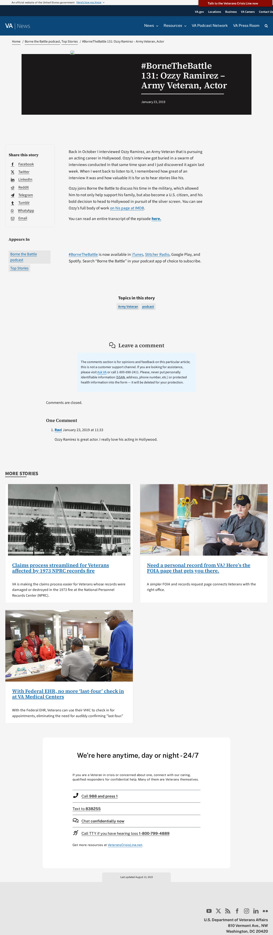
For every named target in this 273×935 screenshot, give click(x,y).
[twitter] (218, 911)
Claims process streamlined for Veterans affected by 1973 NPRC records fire (60, 568)
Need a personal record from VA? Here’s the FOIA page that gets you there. (198, 568)
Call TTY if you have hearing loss (125, 833)
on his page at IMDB (127, 208)
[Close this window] (225, 742)
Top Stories (19, 268)
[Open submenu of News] (156, 26)
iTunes (137, 254)
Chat (102, 821)
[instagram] (246, 911)
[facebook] (237, 911)
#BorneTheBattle (83, 254)
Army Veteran (128, 306)
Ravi (58, 430)
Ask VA (102, 372)
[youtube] (209, 911)
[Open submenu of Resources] (184, 26)
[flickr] (265, 911)
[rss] (227, 911)
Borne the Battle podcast (23, 257)
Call (99, 796)
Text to (87, 808)
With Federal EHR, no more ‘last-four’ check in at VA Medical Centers (68, 694)
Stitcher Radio (157, 254)
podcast (148, 306)
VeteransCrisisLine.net (125, 845)
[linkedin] (255, 911)
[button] (266, 26)
